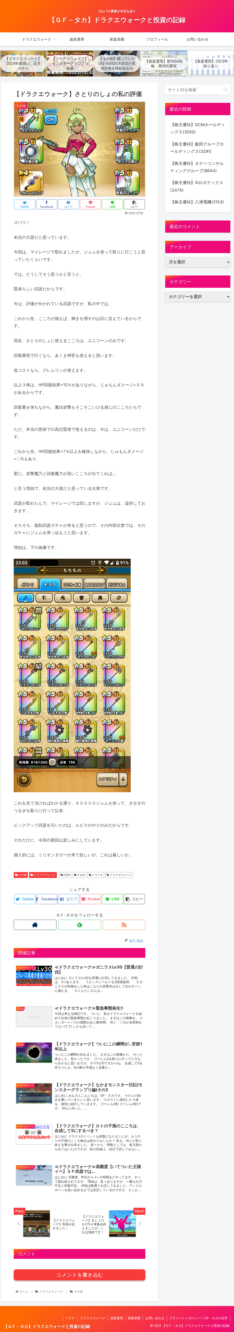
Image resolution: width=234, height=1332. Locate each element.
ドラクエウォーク (44, 875)
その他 (22, 875)
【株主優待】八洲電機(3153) (197, 202)
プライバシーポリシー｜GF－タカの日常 (198, 1318)
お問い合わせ (155, 1318)
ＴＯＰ (70, 1318)
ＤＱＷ (80, 875)
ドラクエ (97, 875)
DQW (66, 875)
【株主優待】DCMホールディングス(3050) (197, 128)
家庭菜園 (134, 1318)
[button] (226, 89)
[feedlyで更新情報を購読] (79, 925)
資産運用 (116, 1318)
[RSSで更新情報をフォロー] (124, 925)
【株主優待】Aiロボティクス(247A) (196, 186)
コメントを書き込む (79, 1275)
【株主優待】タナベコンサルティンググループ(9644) (197, 167)
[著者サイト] (35, 925)
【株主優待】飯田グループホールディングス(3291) (197, 148)
